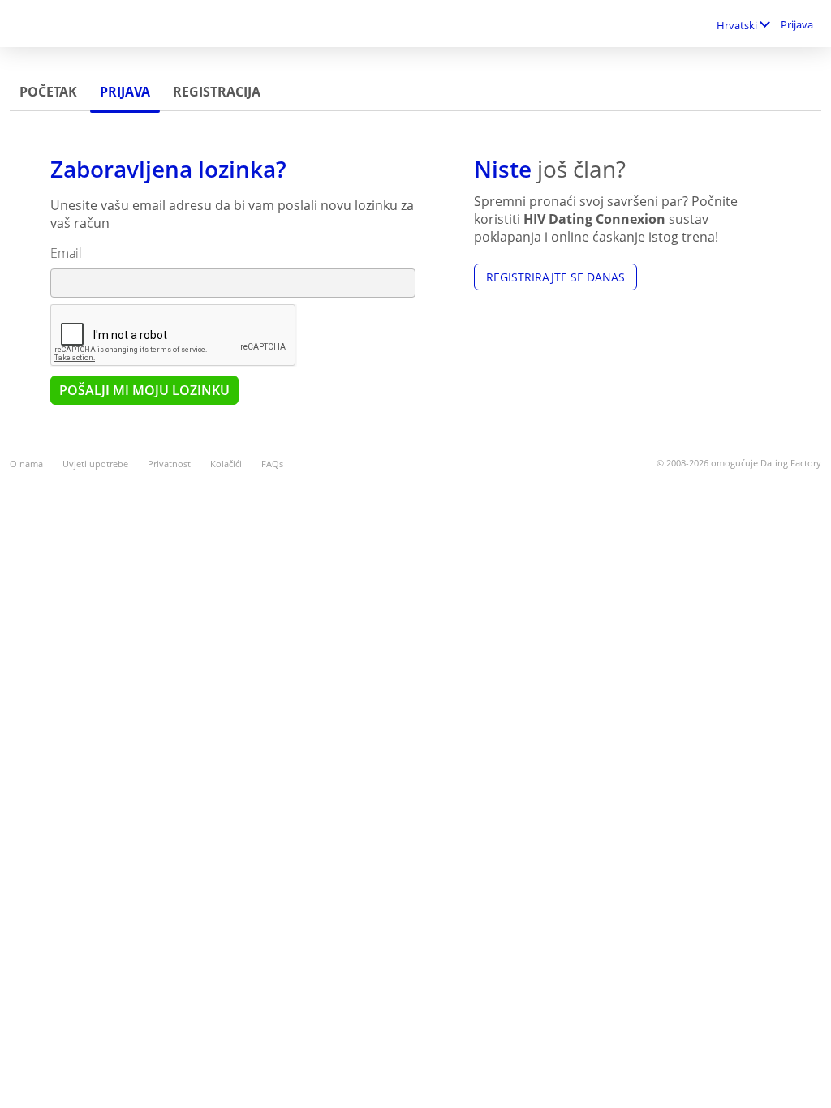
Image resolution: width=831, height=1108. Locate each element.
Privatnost (169, 463)
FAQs (272, 463)
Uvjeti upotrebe (95, 463)
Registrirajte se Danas (555, 277)
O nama (26, 463)
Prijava (797, 24)
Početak (48, 92)
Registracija (216, 92)
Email (66, 253)
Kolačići (226, 463)
